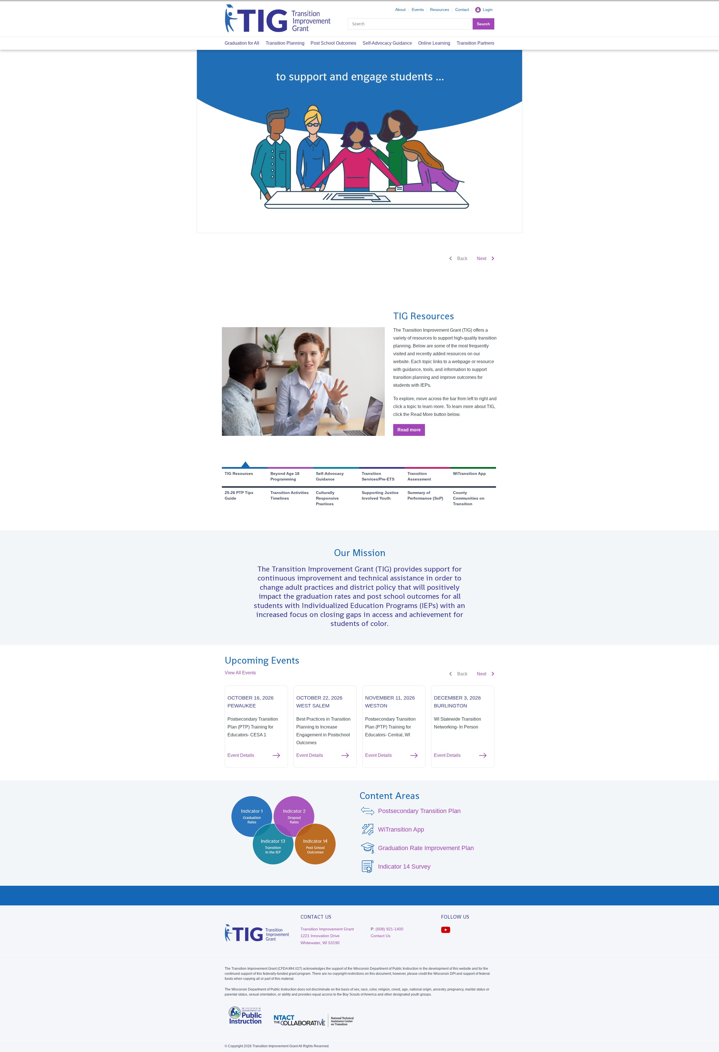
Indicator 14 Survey (404, 866)
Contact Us (380, 935)
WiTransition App (401, 829)
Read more (411, 431)
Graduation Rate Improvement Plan (426, 847)
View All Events (240, 672)
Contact (462, 9)
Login (488, 9)
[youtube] (445, 930)
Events (418, 9)
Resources (439, 9)
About (400, 9)
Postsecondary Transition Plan (419, 810)
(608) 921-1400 (389, 929)
